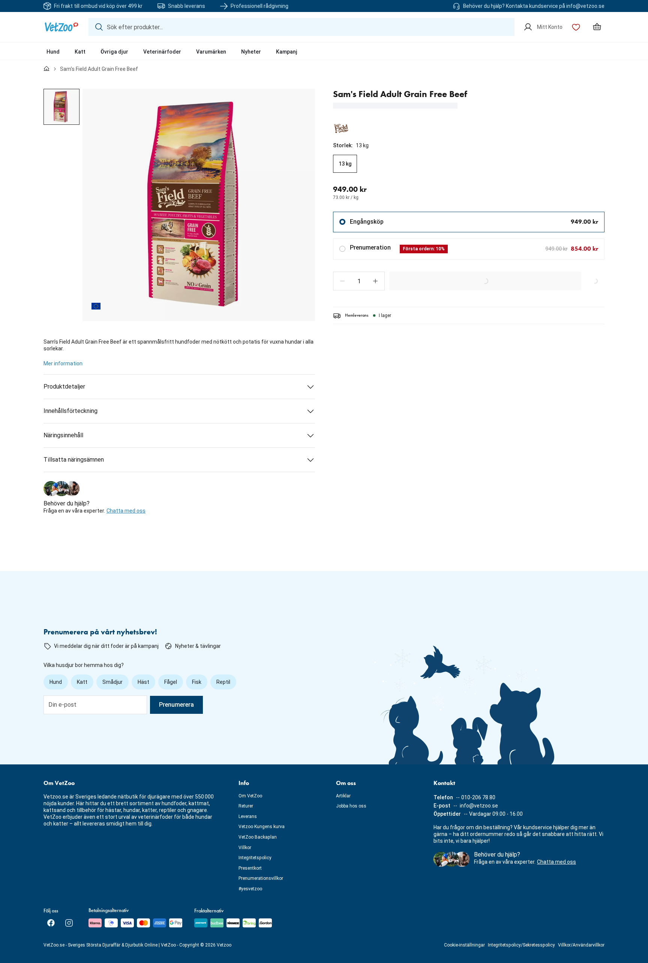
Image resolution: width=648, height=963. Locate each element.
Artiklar (343, 796)
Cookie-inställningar (464, 945)
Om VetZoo (250, 796)
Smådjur (112, 682)
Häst (143, 682)
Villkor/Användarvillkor (581, 945)
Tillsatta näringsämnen (74, 459)
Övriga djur (114, 52)
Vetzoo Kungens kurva (261, 826)
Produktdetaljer (64, 386)
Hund (53, 52)
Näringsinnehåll (63, 435)
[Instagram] (69, 922)
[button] (342, 281)
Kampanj (286, 52)
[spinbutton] (358, 281)
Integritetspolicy (255, 857)
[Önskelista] (576, 26)
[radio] (345, 164)
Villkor (244, 847)
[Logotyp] (62, 26)
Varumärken (211, 52)
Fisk (196, 682)
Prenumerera (176, 704)
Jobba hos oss (351, 806)
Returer (245, 806)
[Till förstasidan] (47, 69)
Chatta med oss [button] (126, 511)
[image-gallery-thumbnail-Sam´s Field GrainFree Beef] (61, 106)
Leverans (247, 816)
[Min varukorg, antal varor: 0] (597, 26)
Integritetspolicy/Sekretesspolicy (521, 945)
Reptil (223, 682)
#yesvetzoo (250, 888)
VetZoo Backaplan (257, 837)
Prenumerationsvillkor (260, 878)
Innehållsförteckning (71, 410)
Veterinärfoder (162, 52)
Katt (80, 52)
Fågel (170, 682)
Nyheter (251, 52)
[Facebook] (51, 922)
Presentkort (250, 868)
